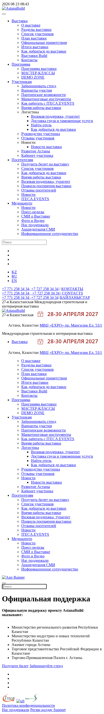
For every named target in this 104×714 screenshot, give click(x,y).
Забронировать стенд (38, 86)
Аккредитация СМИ (38, 229)
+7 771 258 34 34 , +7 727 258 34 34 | (32, 293)
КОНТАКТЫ (72, 289)
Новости (28, 194)
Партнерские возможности (43, 95)
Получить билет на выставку (45, 164)
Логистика (30, 448)
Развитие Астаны (35, 151)
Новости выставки (46, 147)
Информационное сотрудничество (49, 234)
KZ (14, 272)
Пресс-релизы (32, 212)
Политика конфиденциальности (28, 705)
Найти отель (41, 125)
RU (14, 276)
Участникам (22, 82)
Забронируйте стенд (46, 666)
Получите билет (15, 666)
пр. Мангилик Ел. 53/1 (83, 325)
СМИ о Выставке (35, 216)
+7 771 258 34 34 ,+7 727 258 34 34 (30, 297)
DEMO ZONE (33, 77)
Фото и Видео (33, 221)
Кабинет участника (37, 155)
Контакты (29, 60)
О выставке (30, 25)
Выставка (20, 21)
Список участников (37, 34)
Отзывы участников (37, 138)
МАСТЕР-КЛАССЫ (38, 73)
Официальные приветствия (44, 43)
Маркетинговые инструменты (46, 99)
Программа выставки (39, 69)
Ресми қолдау (41, 710)
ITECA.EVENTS (35, 199)
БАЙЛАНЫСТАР (75, 297)
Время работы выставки (41, 108)
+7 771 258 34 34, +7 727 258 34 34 (30, 289)
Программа (21, 64)
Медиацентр (22, 203)
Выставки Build (34, 56)
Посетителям (22, 160)
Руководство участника (40, 134)
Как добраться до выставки (43, 51)
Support (59, 710)
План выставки (34, 38)
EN (14, 281)
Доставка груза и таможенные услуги (62, 121)
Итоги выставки (34, 47)
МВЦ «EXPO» (52, 325)
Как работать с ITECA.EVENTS (47, 103)
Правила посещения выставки (46, 186)
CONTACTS (72, 293)
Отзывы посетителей (38, 190)
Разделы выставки (36, 29)
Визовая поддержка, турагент (55, 116)
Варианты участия (36, 90)
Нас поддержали (35, 225)
